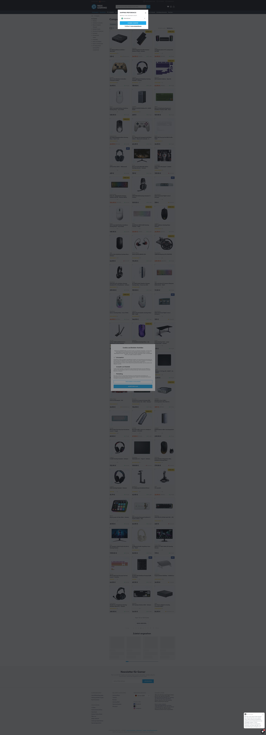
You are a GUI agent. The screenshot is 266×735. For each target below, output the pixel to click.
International (127, 18)
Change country (133, 23)
